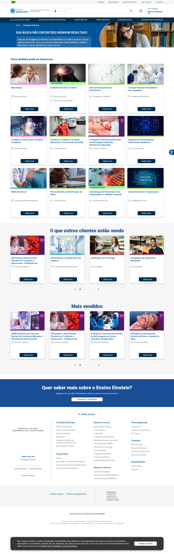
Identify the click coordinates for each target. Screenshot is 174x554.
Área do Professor (130, 2)
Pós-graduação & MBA (103, 444)
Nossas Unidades (63, 433)
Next (98, 289)
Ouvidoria (159, 2)
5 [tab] (88, 289)
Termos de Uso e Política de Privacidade (87, 514)
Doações (101, 2)
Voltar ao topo (88, 414)
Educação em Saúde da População (70, 462)
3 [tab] (84, 289)
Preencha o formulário (87, 399)
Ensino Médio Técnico (103, 427)
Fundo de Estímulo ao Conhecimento (71, 465)
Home (18, 25)
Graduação (98, 433)
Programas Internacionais (67, 468)
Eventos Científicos (102, 457)
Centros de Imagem (102, 472)
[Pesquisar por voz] (55, 11)
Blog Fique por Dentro (65, 446)
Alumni (59, 458)
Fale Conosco (146, 2)
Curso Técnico (99, 430)
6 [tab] (90, 289)
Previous (75, 289)
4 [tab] (86, 289)
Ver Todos (135, 433)
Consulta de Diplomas (140, 451)
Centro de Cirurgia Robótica (105, 478)
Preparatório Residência (104, 437)
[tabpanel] (27, 259)
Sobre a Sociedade (64, 427)
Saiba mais (29, 109)
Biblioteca (60, 437)
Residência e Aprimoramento (106, 440)
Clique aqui (111, 492)
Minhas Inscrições (138, 455)
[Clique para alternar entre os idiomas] (15, 2)
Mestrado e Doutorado (103, 447)
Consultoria (136, 427)
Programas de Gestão (103, 454)
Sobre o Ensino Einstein (66, 430)
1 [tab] (80, 289)
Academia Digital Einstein (104, 460)
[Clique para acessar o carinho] (140, 10)
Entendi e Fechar (145, 543)
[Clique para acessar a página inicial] (30, 13)
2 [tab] (82, 289)
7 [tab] (93, 289)
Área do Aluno (113, 2)
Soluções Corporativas (140, 430)
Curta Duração (100, 450)
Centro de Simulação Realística (107, 475)
